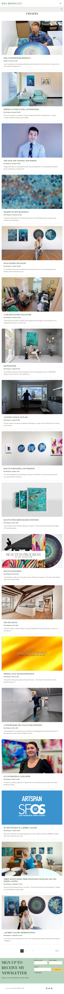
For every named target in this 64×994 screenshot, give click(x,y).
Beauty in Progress (12, 571)
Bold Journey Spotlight (15, 263)
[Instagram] (51, 988)
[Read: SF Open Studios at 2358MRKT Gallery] (32, 807)
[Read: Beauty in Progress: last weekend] (32, 448)
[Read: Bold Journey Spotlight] (32, 243)
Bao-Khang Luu (12, 3)
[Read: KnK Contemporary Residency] (32, 38)
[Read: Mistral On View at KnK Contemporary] (32, 89)
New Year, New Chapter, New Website (20, 161)
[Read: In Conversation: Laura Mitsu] (32, 756)
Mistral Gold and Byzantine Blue (19, 674)
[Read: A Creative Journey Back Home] (32, 294)
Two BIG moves (10, 622)
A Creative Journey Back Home (17, 314)
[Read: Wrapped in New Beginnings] (32, 192)
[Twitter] (49, 988)
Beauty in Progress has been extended (21, 520)
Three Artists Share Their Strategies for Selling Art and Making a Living (30, 880)
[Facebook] (46, 988)
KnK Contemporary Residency (17, 58)
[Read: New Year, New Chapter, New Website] (32, 140)
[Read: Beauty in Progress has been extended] (32, 499)
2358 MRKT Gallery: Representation (19, 932)
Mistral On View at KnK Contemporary (21, 109)
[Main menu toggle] (60, 3)
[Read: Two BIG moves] (32, 602)
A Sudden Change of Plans (16, 417)
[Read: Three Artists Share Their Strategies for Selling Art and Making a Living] (32, 859)
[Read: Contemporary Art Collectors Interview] (32, 705)
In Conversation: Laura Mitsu (17, 776)
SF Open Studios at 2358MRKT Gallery (20, 828)
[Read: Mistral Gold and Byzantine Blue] (32, 653)
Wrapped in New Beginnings (16, 212)
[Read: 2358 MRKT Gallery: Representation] (32, 912)
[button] (61, 9)
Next (57, 951)
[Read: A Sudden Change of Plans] (32, 397)
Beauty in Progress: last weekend (19, 468)
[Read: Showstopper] (32, 345)
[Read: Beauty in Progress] (32, 551)
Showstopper (10, 366)
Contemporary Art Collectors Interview (23, 725)
